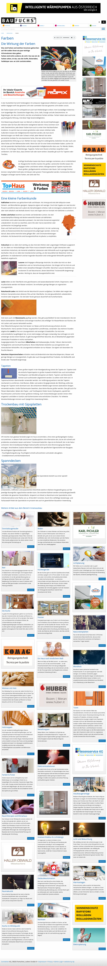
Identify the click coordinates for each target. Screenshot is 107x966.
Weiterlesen (30, 546)
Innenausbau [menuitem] (61, 25)
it (99, 22)
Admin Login (58, 962)
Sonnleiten (5, 962)
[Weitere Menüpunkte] (103, 29)
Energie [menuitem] (76, 25)
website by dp (69, 962)
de (104, 22)
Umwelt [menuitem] (42, 25)
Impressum (42, 962)
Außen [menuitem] (94, 25)
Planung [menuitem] (7, 25)
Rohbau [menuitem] (24, 25)
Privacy (50, 962)
